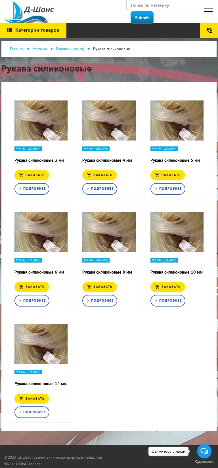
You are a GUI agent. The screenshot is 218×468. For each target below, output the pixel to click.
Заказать (32, 175)
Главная (17, 48)
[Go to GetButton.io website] (204, 462)
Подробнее (32, 188)
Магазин (39, 48)
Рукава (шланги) (70, 48)
